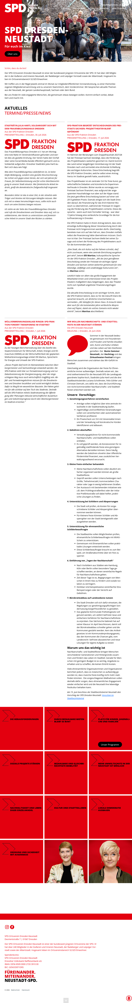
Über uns (12, 53)
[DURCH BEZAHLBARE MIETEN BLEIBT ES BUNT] (66, 728)
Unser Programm (110, 744)
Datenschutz (15, 990)
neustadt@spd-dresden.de (110, 5)
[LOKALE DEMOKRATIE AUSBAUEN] (110, 817)
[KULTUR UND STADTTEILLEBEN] (66, 817)
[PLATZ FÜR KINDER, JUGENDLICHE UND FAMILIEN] (110, 728)
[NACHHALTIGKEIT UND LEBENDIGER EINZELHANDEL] (21, 817)
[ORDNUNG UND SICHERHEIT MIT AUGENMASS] (21, 861)
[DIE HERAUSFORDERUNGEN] (21, 728)
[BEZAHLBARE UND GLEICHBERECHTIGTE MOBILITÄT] (66, 772)
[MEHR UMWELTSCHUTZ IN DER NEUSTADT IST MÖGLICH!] (110, 772)
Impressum (26, 990)
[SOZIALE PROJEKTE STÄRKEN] (21, 772)
